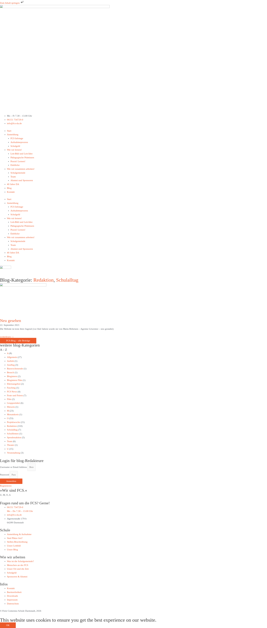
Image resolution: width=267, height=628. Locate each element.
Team (13, 176)
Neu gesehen (10, 320)
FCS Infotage (17, 138)
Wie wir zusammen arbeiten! (20, 169)
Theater (10, 445)
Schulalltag (67, 280)
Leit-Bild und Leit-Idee (22, 153)
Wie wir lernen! (14, 150)
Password (4, 474)
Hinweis (11, 407)
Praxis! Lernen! (18, 161)
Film (9, 399)
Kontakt (11, 192)
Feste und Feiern (15, 395)
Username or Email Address (13, 467)
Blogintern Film (14, 380)
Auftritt (10, 361)
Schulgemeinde (18, 173)
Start (9, 131)
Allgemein (12, 357)
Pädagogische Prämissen (22, 157)
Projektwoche (13, 422)
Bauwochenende (15, 368)
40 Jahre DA (13, 184)
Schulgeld (15, 146)
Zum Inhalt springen (10, 3)
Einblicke (15, 165)
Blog (9, 188)
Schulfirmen (13, 433)
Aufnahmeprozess (19, 142)
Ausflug (11, 365)
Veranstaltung (13, 453)
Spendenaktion (14, 437)
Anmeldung (12, 134)
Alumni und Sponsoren (22, 180)
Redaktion (43, 280)
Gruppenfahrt (13, 403)
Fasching (11, 387)
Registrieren (6, 486)
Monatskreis (13, 414)
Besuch (10, 372)
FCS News (12, 391)
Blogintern (12, 376)
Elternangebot (13, 384)
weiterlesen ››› (7, 337)
